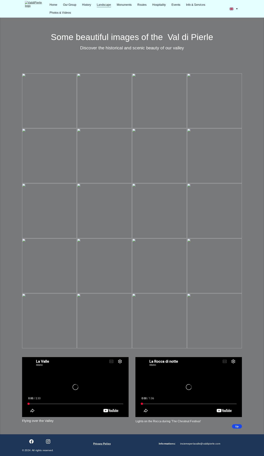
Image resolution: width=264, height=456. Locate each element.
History (86, 4)
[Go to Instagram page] (48, 441)
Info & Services (195, 4)
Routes (142, 4)
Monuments (124, 4)
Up (237, 426)
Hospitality (159, 4)
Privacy (98, 443)
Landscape (104, 4)
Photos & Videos (60, 12)
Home (53, 4)
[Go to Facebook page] (31, 441)
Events (176, 4)
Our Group (69, 4)
